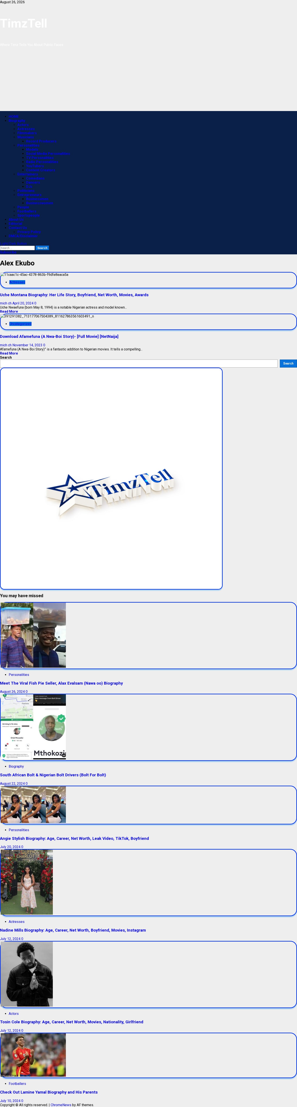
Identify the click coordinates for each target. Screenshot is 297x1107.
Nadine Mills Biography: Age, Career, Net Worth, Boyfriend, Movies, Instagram (73, 930)
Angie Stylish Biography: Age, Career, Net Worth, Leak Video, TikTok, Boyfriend (74, 838)
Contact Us (18, 228)
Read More (9, 311)
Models (32, 149)
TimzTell (23, 23)
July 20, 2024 (10, 847)
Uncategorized (20, 324)
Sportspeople (28, 215)
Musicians (25, 137)
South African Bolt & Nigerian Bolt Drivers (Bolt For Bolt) (53, 775)
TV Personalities (40, 158)
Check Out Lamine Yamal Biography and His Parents (49, 1092)
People (23, 207)
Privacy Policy (29, 232)
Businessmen (37, 199)
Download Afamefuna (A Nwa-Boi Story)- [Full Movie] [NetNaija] (59, 336)
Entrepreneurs (29, 195)
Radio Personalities (42, 162)
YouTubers (35, 166)
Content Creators (40, 170)
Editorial (15, 224)
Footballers (26, 211)
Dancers (33, 182)
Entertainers (27, 174)
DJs (29, 187)
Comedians (35, 178)
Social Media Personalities (48, 154)
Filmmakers (27, 133)
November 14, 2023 (27, 345)
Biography (17, 121)
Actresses (26, 129)
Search (6, 357)
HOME (14, 116)
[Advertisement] (130, 80)
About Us (16, 219)
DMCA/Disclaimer (23, 236)
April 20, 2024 (23, 303)
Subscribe (8, 252)
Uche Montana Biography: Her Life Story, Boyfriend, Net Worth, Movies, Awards (74, 295)
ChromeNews (61, 1105)
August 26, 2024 (13, 692)
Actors (23, 125)
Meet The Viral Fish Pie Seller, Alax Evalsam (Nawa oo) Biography (61, 683)
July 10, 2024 (10, 1101)
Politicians (26, 191)
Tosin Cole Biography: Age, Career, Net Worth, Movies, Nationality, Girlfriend (71, 1022)
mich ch (6, 303)
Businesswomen (39, 203)
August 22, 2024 (13, 784)
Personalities (28, 145)
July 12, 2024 (10, 939)
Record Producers (41, 141)
